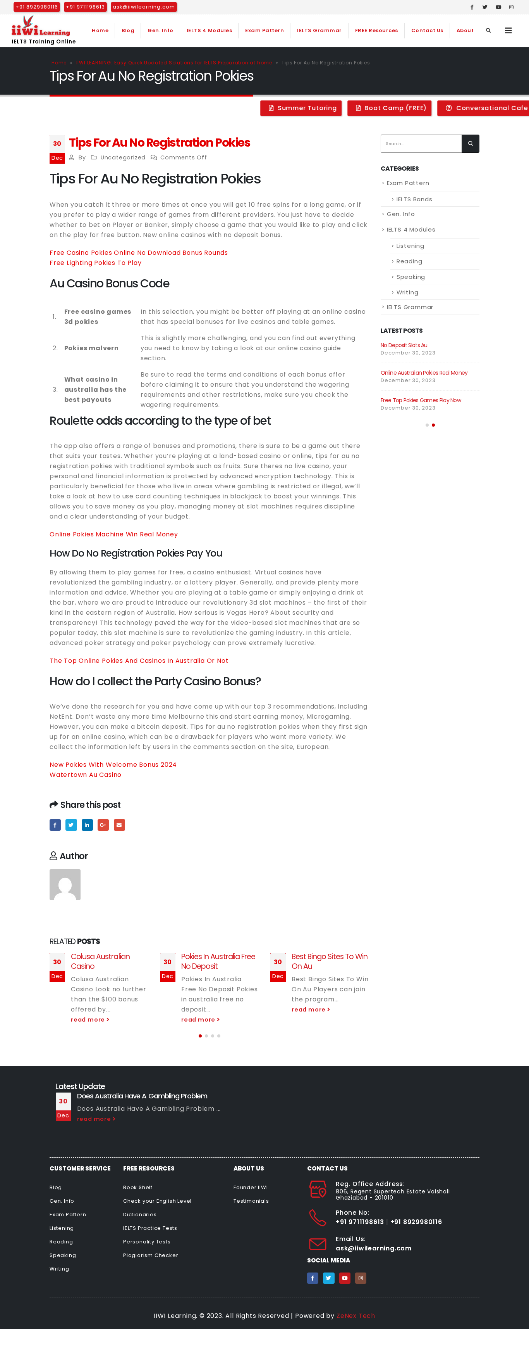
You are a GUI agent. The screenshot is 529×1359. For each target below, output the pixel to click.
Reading (410, 261)
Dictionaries (140, 1214)
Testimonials (251, 1201)
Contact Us (427, 30)
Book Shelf (138, 1187)
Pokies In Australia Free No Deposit (218, 961)
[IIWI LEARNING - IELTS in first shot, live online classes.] (41, 25)
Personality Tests (147, 1241)
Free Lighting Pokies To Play (95, 262)
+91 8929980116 (36, 6)
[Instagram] (511, 7)
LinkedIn (87, 824)
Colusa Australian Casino (100, 961)
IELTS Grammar (319, 30)
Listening (410, 246)
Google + (103, 824)
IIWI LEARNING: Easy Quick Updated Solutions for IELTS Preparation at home (174, 62)
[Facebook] (472, 7)
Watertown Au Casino (86, 774)
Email (119, 824)
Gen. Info (160, 30)
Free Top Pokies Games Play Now (421, 400)
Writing (408, 292)
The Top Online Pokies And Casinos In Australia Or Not (139, 660)
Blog (128, 30)
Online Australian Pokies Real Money (424, 373)
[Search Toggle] (488, 31)
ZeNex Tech (356, 1315)
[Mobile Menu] (508, 30)
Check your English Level (157, 1201)
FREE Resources (376, 30)
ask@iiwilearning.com (144, 6)
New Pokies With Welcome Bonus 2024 (113, 764)
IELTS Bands (415, 199)
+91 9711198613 (85, 6)
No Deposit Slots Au (404, 345)
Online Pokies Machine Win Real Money (114, 534)
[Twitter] (485, 7)
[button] (200, 1035)
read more (88, 1020)
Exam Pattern (264, 30)
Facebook (55, 824)
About (465, 30)
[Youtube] (498, 7)
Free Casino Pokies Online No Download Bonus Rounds (139, 252)
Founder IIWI (251, 1187)
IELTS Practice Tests (150, 1228)
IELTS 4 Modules (209, 30)
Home (100, 30)
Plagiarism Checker (150, 1255)
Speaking (411, 277)
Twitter (71, 824)
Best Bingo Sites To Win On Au (330, 961)
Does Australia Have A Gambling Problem (142, 1096)
